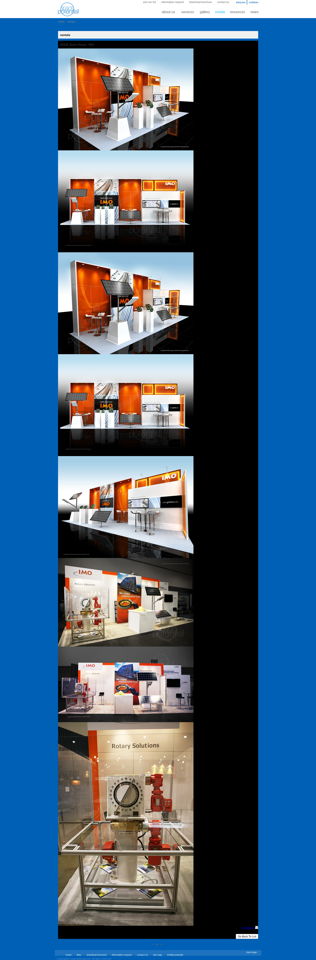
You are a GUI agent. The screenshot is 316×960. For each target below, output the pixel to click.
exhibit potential (175, 955)
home (61, 21)
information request (172, 2)
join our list (149, 2)
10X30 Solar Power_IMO (77, 44)
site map (157, 955)
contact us (223, 2)
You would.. (248, 927)
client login (251, 952)
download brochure (200, 2)
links (79, 955)
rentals (71, 21)
